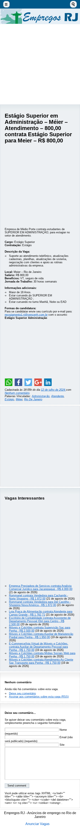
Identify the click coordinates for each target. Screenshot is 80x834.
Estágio (9, 399)
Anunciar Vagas (37, 824)
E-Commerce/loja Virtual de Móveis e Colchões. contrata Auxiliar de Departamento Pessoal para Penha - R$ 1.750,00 (38, 647)
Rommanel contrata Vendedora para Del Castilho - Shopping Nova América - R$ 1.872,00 (40, 603)
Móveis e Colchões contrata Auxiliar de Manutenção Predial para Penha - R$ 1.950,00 (41, 635)
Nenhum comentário (17, 393)
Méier (19, 399)
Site (61, 744)
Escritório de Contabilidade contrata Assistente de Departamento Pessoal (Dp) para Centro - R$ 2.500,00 (40, 621)
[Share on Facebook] (18, 382)
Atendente (57, 396)
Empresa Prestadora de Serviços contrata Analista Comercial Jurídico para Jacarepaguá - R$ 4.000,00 (40, 587)
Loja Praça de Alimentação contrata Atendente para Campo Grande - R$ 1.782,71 (40, 613)
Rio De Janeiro (33, 399)
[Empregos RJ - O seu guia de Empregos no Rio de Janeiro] (40, 16)
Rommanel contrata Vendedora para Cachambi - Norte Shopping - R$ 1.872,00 (38, 597)
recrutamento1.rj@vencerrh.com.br (26, 314)
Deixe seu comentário (22, 693)
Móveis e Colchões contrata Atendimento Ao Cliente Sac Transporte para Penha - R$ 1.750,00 (41, 661)
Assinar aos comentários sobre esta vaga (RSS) (39, 696)
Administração (40, 396)
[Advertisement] (40, 64)
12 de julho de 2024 (53, 389)
